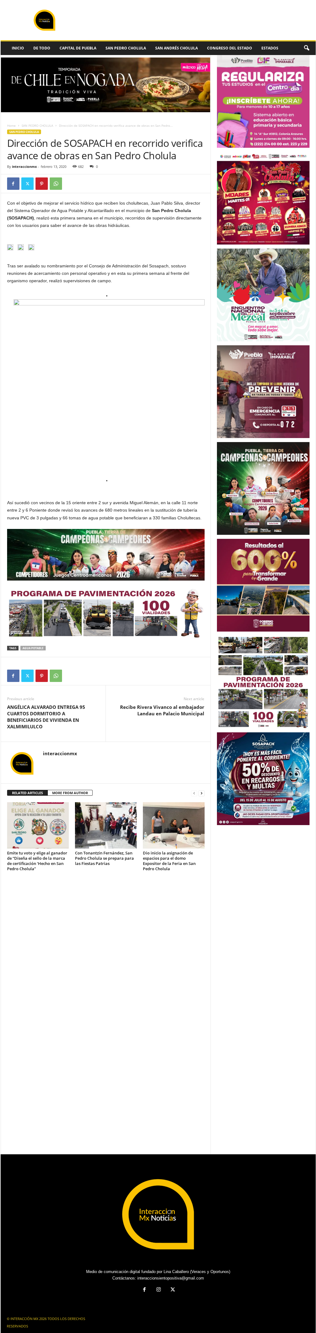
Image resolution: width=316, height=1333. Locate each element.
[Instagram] (159, 1290)
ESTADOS (269, 48)
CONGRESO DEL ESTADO (229, 48)
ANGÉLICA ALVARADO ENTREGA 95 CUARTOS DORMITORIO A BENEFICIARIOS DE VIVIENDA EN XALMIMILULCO (46, 717)
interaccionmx (24, 166)
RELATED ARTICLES (27, 792)
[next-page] (201, 793)
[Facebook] (13, 183)
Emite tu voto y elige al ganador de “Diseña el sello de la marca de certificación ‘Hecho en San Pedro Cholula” (37, 860)
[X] (27, 183)
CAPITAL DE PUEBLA (78, 48)
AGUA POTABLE (33, 648)
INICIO (18, 48)
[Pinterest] (41, 183)
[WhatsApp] (56, 183)
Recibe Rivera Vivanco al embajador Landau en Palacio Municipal (162, 710)
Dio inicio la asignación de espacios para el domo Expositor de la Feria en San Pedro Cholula (169, 860)
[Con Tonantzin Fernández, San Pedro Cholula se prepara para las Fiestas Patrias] (106, 825)
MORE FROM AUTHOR (70, 792)
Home (11, 125)
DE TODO (41, 48)
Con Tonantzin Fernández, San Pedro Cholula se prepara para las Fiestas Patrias (104, 858)
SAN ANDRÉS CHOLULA (176, 48)
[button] (306, 48)
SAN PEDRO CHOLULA (126, 48)
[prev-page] (194, 793)
